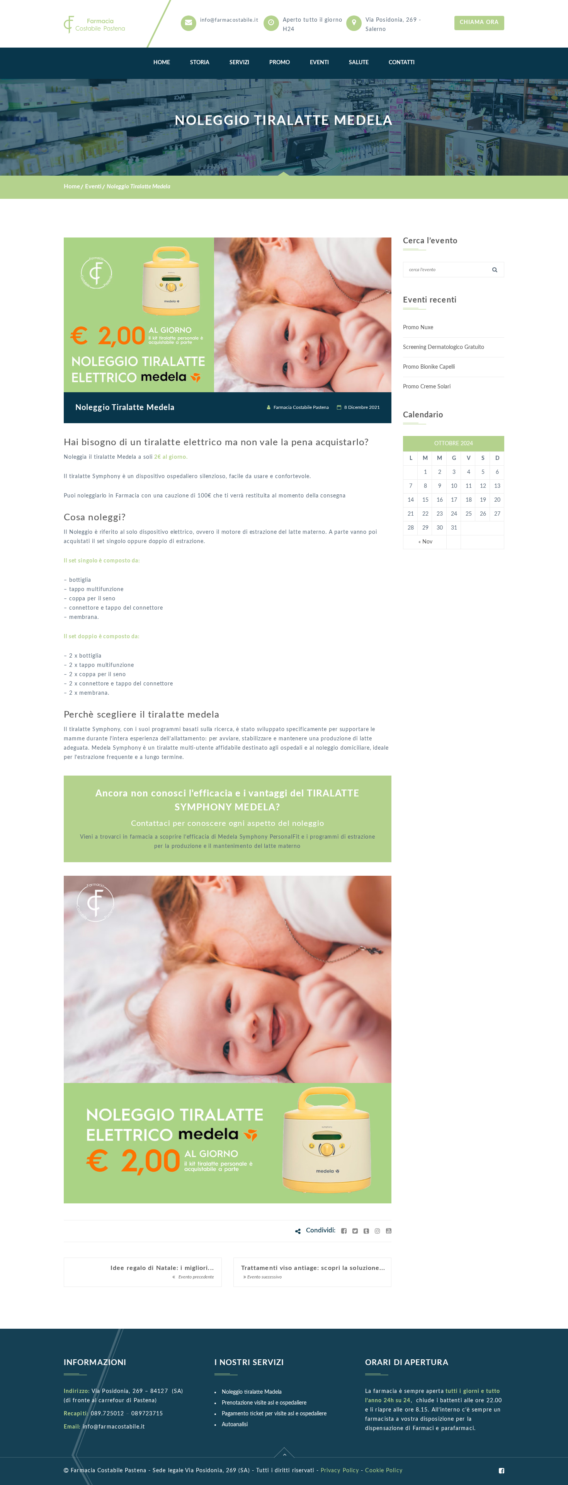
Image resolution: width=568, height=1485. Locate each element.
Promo (279, 62)
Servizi (239, 62)
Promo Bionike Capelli (429, 367)
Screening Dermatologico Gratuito (443, 347)
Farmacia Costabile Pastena (301, 407)
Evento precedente (195, 1277)
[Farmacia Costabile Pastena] (96, 24)
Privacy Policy (340, 1470)
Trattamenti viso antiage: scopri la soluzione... (313, 1268)
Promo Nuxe (418, 327)
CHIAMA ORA (479, 22)
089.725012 (107, 1414)
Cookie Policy (383, 1470)
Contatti (402, 62)
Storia (199, 62)
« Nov (425, 542)
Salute (359, 62)
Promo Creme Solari (427, 387)
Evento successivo (264, 1277)
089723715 (147, 1414)
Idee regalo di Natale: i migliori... (162, 1268)
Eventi (319, 62)
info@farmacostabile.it (229, 20)
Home (161, 62)
